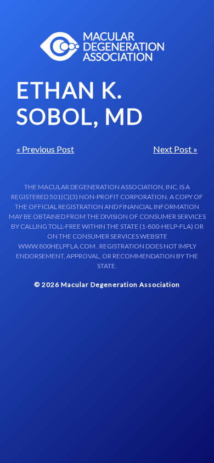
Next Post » (175, 149)
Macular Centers (103, 46)
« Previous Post (45, 149)
